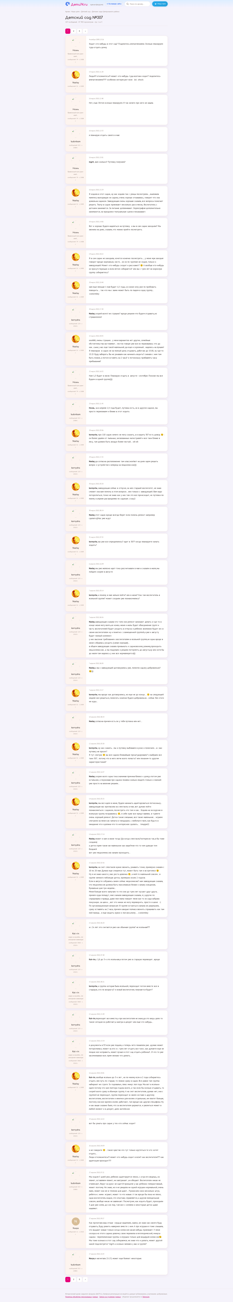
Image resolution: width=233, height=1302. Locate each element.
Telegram (146, 1297)
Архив (67, 11)
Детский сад (85, 11)
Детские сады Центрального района (105, 11)
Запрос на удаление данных (110, 1297)
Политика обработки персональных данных (81, 1297)
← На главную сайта (114, 4)
